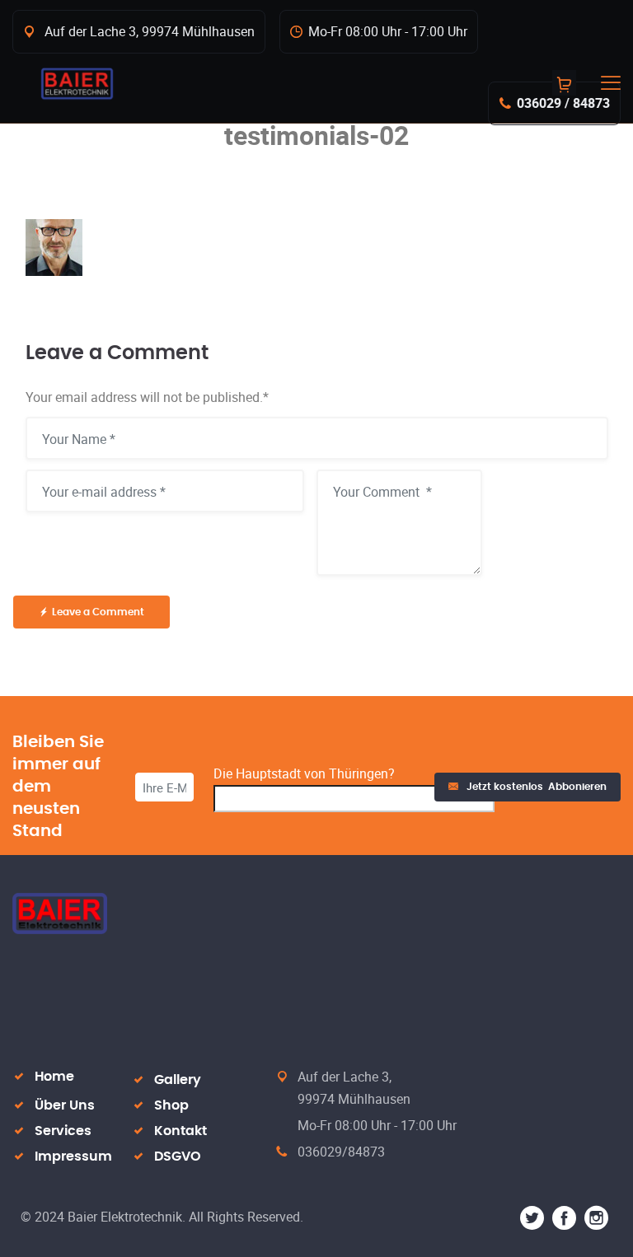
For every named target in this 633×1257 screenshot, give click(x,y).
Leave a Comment (98, 612)
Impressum (73, 1156)
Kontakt (180, 1131)
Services (63, 1131)
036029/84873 (341, 1152)
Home (54, 1076)
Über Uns (65, 1105)
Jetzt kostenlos (537, 787)
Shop (171, 1105)
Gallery (177, 1079)
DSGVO (177, 1156)
